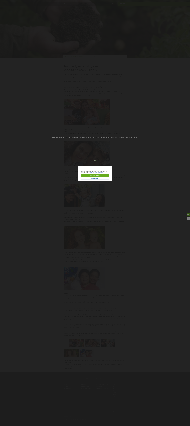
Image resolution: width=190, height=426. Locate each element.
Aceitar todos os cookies (95, 175)
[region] (95, 173)
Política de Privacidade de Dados (96, 172)
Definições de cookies (94, 178)
